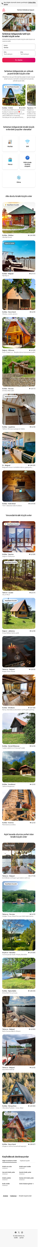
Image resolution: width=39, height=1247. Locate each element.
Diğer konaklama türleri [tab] (9, 1161)
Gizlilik (16, 1238)
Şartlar (22, 1238)
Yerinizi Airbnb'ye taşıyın (25, 10)
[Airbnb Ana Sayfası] (3, 10)
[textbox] (10, 54)
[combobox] (19, 47)
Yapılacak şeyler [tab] (25, 1161)
